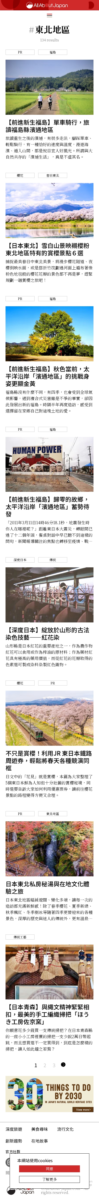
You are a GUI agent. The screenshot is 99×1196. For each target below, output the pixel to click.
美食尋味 (39, 1129)
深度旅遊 (14, 1129)
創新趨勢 (14, 1141)
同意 (49, 1168)
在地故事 (39, 1141)
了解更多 (49, 1179)
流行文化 (65, 1129)
